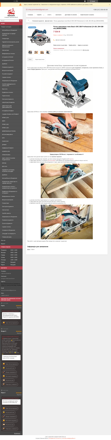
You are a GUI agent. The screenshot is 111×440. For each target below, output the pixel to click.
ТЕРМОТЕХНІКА (6, 155)
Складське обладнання (8, 230)
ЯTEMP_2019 (5, 117)
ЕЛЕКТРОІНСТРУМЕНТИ (8, 102)
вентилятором (51, 160)
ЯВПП (3, 121)
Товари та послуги (6, 27)
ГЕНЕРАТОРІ (5, 141)
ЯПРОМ (4, 163)
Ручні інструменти (7, 223)
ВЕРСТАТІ (4, 166)
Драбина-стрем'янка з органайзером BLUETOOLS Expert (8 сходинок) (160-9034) (11, 315)
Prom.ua (64, 436)
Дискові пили (48, 21)
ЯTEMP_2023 (5, 127)
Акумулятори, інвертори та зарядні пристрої (9, 182)
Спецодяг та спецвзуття (9, 233)
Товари (39, 15)
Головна (30, 15)
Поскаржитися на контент (55, 438)
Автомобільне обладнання (9, 30)
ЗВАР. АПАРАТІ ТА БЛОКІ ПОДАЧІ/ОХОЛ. (8, 158)
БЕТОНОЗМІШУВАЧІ (7, 134)
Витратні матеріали (7, 70)
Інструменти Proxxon (8, 60)
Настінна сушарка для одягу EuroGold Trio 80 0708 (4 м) (10, 401)
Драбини (4, 63)
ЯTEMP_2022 (5, 124)
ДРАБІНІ (4, 144)
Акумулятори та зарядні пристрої (8, 34)
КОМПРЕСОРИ (6, 151)
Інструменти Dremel (7, 57)
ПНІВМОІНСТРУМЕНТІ (7, 148)
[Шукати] (21, 20)
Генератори (5, 38)
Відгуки (3, 243)
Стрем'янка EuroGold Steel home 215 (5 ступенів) (10, 357)
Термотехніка (6, 95)
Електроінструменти (8, 99)
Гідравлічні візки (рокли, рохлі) (10, 42)
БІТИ (3, 138)
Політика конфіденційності (68, 438)
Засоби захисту (6, 213)
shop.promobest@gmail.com (8, 290)
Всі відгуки (17, 433)
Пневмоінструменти (7, 67)
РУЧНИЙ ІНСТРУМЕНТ (8, 111)
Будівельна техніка (7, 92)
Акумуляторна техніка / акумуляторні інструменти (9, 187)
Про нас (3, 240)
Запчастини (5, 50)
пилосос (71, 159)
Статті (49, 15)
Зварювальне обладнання (9, 80)
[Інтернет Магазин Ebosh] (11, 12)
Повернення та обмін (87, 15)
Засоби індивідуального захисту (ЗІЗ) (9, 84)
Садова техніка (6, 77)
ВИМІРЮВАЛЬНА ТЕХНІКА (9, 131)
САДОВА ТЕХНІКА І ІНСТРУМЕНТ (10, 114)
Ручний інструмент (7, 74)
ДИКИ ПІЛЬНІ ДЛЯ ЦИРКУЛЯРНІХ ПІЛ (7, 106)
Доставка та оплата (71, 15)
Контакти (58, 15)
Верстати (4, 89)
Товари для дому (6, 237)
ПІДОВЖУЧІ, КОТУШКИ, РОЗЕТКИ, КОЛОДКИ (8, 170)
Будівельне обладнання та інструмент (9, 192)
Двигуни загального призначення (7, 46)
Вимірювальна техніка (8, 53)
